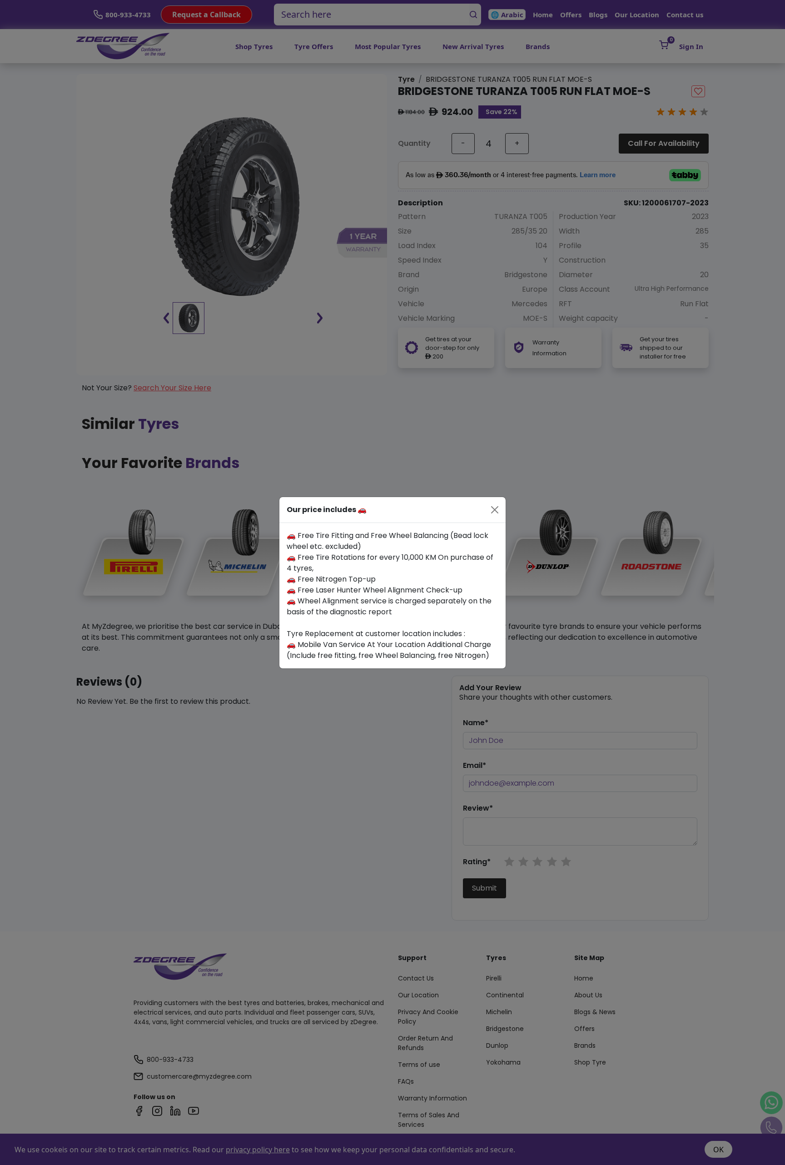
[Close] (494, 510)
